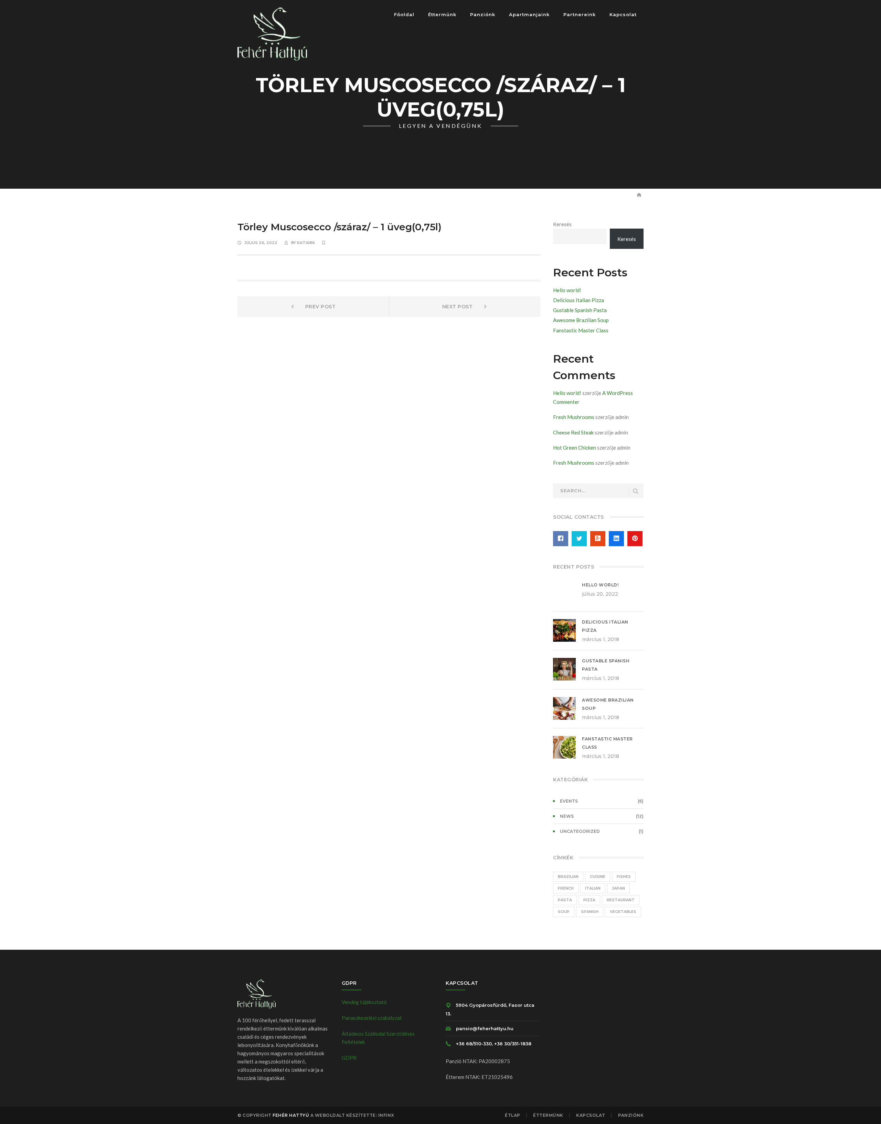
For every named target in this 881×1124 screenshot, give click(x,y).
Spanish (589, 911)
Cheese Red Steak (573, 432)
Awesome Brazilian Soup (581, 320)
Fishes (624, 876)
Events (569, 801)
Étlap (512, 1115)
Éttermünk (548, 1115)
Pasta (565, 899)
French (566, 888)
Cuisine (597, 876)
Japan (618, 888)
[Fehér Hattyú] (272, 33)
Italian (593, 888)
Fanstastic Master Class (580, 330)
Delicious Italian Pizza (578, 300)
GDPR (349, 1058)
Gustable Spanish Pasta (580, 310)
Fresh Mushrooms (573, 417)
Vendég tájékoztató (364, 1002)
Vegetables (623, 911)
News (567, 816)
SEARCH (636, 491)
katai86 (306, 242)
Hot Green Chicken (574, 447)
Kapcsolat (590, 1115)
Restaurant (621, 899)
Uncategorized (580, 831)
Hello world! (567, 290)
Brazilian (568, 876)
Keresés (562, 224)
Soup (564, 911)
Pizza (589, 899)
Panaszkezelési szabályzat (372, 1018)
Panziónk (631, 1115)
